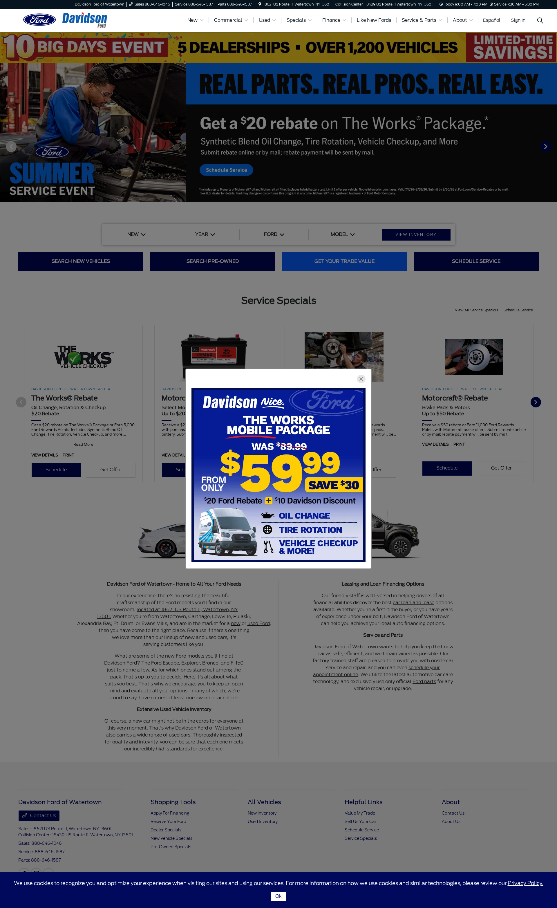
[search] (540, 21)
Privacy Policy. (525, 883)
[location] (259, 4)
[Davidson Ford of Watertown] (68, 20)
